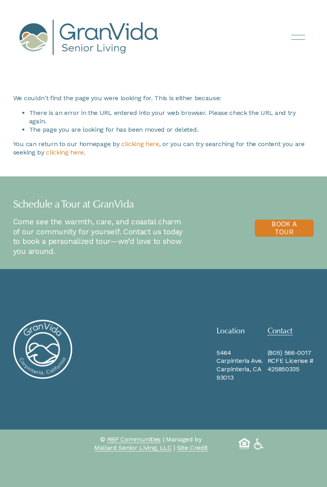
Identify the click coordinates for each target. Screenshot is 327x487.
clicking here (140, 144)
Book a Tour (284, 228)
